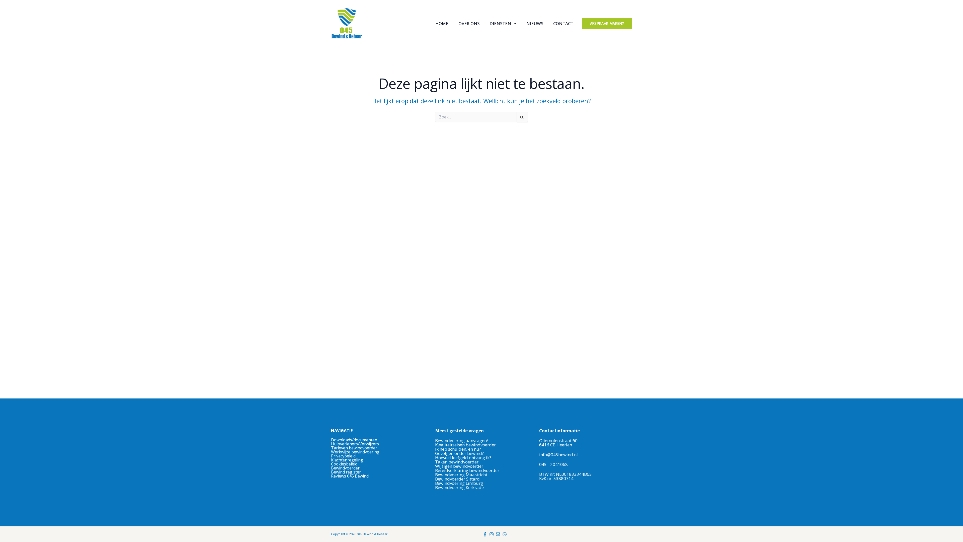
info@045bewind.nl (558, 454)
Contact (563, 23)
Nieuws (534, 23)
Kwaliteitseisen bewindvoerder (465, 445)
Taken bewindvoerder (456, 462)
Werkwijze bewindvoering (355, 452)
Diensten (500, 23)
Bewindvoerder (345, 468)
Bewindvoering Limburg (459, 483)
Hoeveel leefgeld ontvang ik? (463, 457)
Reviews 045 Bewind (350, 476)
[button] (513, 23)
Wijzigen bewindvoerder (459, 466)
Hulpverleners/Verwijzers (355, 444)
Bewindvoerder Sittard (457, 479)
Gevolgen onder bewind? (460, 453)
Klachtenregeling (347, 460)
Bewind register (346, 472)
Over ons (468, 23)
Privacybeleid (343, 456)
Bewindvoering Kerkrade (459, 487)
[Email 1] (498, 534)
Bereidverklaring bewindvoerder (467, 470)
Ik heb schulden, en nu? (458, 449)
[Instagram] (491, 534)
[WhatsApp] (504, 534)
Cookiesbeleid (344, 464)
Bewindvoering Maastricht (461, 475)
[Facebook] (485, 534)
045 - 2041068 (553, 464)
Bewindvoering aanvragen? (462, 440)
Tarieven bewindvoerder (354, 448)
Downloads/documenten (354, 440)
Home (441, 23)
